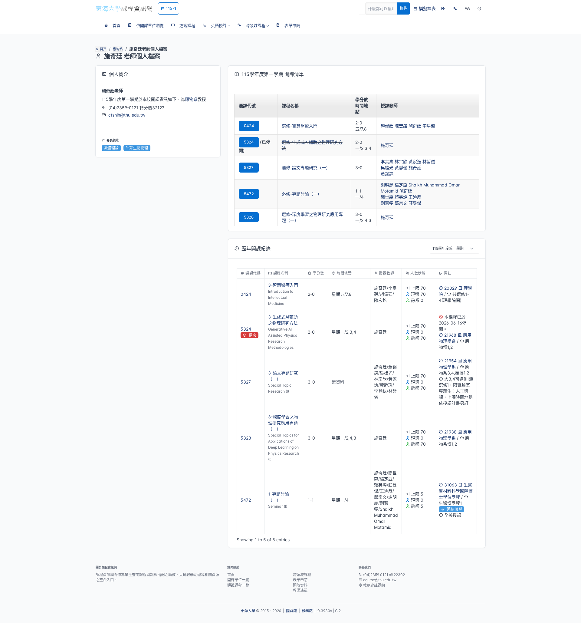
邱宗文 (401, 203)
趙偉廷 (387, 125)
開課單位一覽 (238, 580)
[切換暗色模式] (479, 8)
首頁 (103, 49)
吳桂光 (387, 167)
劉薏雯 (387, 203)
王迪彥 (415, 196)
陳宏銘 (401, 125)
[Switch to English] (455, 8)
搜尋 (403, 8)
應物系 (118, 49)
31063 (450, 484)
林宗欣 (401, 161)
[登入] (443, 8)
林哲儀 (428, 161)
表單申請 (300, 580)
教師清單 (300, 590)
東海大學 (248, 610)
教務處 (307, 610)
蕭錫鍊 (387, 173)
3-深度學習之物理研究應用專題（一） (283, 422)
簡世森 (387, 196)
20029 (450, 288)
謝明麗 (387, 184)
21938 (450, 431)
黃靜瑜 (401, 167)
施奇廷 (415, 125)
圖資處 (291, 610)
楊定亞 (401, 184)
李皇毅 (428, 125)
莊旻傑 (415, 203)
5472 (249, 193)
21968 (450, 335)
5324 (249, 142)
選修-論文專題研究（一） (306, 167)
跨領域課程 (302, 574)
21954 (450, 360)
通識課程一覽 (238, 585)
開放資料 (300, 585)
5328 (249, 217)
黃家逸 (415, 161)
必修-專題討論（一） (302, 193)
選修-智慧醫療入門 (299, 125)
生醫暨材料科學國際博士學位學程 (456, 490)
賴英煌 (401, 196)
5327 (249, 167)
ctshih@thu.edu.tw (126, 114)
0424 (249, 125)
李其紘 (387, 161)
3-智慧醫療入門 (283, 285)
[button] (216, 25)
